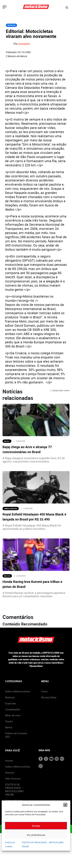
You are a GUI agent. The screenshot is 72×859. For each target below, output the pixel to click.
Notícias (11, 25)
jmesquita (24, 44)
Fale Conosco (13, 778)
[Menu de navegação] (5, 7)
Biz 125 (7, 576)
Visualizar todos (60, 390)
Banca (8, 727)
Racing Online (48, 697)
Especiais (10, 703)
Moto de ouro (12, 715)
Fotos (44, 691)
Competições (12, 709)
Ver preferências (36, 835)
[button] (65, 804)
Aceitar (36, 825)
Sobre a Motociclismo (17, 691)
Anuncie (9, 772)
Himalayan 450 (10, 508)
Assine (9, 760)
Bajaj (7, 441)
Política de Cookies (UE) (16, 735)
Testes (9, 721)
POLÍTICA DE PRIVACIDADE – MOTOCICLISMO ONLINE (14, 789)
